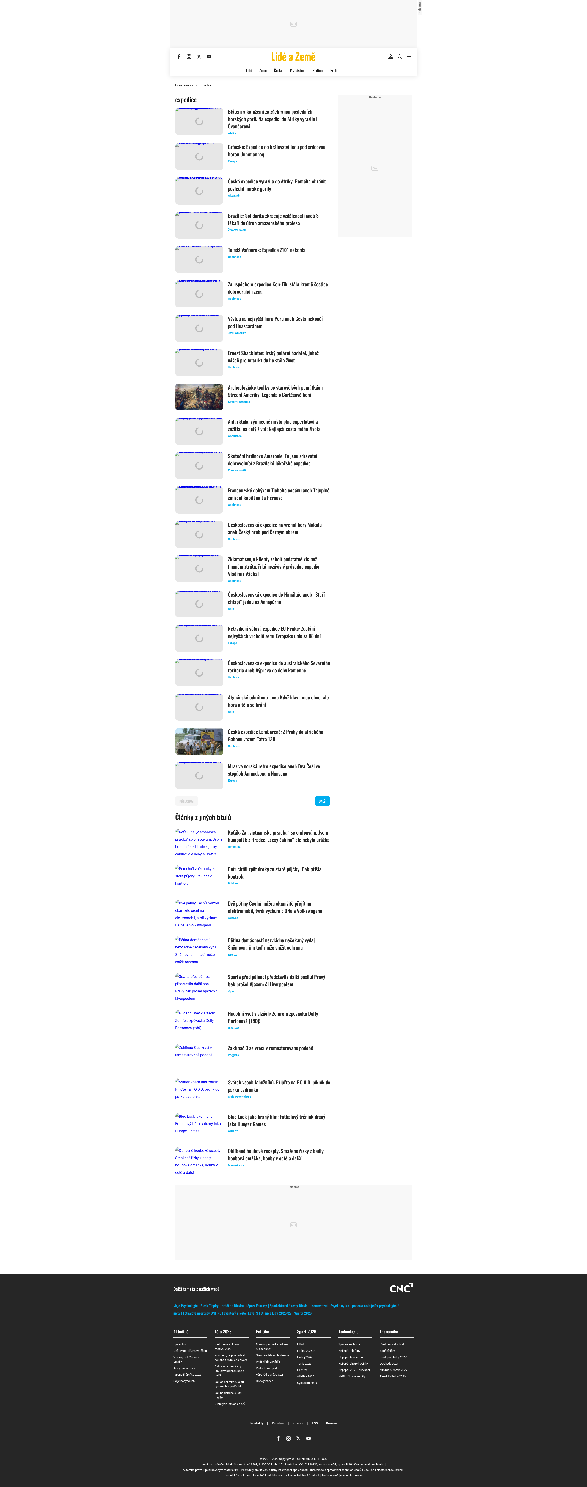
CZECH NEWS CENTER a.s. (309, 1459)
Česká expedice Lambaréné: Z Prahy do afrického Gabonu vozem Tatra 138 (275, 735)
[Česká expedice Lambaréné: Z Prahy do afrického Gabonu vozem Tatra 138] (199, 741)
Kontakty (256, 1423)
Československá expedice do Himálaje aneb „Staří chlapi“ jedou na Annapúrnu (276, 598)
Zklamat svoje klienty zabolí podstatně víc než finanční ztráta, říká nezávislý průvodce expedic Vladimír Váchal (273, 566)
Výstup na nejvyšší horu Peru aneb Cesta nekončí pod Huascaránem (275, 322)
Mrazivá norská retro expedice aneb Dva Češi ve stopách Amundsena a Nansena (274, 769)
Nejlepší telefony (349, 1350)
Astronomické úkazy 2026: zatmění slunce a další (229, 1371)
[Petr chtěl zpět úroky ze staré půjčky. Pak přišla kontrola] (199, 878)
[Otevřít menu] (409, 56)
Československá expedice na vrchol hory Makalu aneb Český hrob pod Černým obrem (275, 528)
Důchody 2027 (389, 1363)
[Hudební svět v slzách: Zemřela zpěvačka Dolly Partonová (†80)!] (199, 1023)
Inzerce (298, 1423)
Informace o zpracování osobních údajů (335, 1470)
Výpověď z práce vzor (269, 1374)
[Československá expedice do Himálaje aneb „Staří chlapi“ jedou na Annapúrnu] (199, 604)
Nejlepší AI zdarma (350, 1357)
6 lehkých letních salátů (230, 1404)
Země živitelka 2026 (393, 1376)
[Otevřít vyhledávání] (399, 56)
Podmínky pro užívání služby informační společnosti (274, 1470)
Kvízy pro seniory (184, 1368)
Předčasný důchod (392, 1344)
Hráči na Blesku (232, 1305)
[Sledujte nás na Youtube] (209, 56)
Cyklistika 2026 (307, 1383)
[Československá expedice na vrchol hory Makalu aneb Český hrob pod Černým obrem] (199, 534)
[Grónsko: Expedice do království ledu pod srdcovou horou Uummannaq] (199, 156)
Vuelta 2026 (303, 1313)
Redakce (278, 1423)
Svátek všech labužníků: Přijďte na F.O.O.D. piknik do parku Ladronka (279, 1085)
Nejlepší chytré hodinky (353, 1363)
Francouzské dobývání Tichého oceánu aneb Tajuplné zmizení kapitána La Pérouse (278, 493)
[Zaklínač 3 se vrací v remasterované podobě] (199, 1057)
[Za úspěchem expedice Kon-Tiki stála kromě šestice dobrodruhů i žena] (199, 293)
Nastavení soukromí (390, 1470)
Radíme (318, 70)
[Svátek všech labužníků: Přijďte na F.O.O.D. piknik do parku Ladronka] (199, 1092)
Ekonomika (389, 1331)
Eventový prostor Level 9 (241, 1313)
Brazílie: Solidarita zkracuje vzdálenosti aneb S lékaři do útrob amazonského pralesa (273, 219)
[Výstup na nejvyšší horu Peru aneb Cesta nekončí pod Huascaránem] (199, 328)
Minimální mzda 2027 (393, 1370)
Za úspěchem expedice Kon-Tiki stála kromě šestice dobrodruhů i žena (278, 287)
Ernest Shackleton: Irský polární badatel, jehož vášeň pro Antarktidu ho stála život (273, 356)
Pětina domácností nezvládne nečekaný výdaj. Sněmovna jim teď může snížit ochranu (272, 943)
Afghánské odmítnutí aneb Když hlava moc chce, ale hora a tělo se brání (278, 701)
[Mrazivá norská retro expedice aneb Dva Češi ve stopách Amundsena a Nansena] (199, 775)
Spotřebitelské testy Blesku (289, 1305)
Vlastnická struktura (237, 1475)
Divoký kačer (264, 1381)
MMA (300, 1344)
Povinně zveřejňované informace (342, 1475)
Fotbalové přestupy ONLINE (202, 1313)
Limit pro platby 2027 (393, 1357)
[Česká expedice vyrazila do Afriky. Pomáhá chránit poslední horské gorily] (199, 191)
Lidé (249, 70)
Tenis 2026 (304, 1363)
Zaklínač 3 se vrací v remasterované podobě (270, 1047)
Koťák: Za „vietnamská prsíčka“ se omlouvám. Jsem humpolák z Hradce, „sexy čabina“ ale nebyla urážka (278, 836)
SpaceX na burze (349, 1344)
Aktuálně (180, 1331)
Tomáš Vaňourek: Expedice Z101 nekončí (266, 249)
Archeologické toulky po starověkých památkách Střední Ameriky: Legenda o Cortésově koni (275, 391)
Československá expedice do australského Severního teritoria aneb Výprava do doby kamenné (279, 666)
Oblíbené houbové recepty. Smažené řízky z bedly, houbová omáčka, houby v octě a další (276, 1154)
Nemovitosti (319, 1305)
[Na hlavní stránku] (293, 56)
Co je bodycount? (184, 1381)
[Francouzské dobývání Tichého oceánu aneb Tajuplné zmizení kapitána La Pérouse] (199, 500)
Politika (262, 1331)
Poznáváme (297, 70)
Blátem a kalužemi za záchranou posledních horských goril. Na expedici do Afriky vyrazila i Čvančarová (272, 119)
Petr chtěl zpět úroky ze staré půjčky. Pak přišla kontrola (274, 872)
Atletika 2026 (305, 1376)
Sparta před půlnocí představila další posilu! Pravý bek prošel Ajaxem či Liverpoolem (276, 980)
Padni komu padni (267, 1368)
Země (263, 70)
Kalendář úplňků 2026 (187, 1374)
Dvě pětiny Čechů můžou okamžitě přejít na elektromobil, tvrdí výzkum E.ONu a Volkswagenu (275, 907)
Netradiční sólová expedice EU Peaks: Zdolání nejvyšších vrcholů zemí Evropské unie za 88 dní (274, 632)
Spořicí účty (387, 1350)
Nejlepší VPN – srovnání (354, 1370)
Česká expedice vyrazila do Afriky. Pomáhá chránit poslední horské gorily (277, 184)
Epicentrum (180, 1344)
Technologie (348, 1331)
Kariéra (331, 1423)
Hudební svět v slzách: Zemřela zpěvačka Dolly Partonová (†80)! (273, 1017)
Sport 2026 (306, 1331)
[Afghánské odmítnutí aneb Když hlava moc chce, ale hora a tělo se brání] (199, 707)
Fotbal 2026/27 (307, 1350)
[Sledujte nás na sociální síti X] (199, 56)
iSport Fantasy (256, 1305)
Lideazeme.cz (184, 85)
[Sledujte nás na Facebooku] (179, 56)
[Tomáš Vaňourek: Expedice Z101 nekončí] (199, 259)
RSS (315, 1423)
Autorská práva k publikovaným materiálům (210, 1470)
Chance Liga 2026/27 (276, 1313)
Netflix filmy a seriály (351, 1376)
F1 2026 (302, 1370)
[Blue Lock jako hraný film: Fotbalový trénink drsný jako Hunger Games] (199, 1126)
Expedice (205, 85)
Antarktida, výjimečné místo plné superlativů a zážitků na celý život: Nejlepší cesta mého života (274, 425)
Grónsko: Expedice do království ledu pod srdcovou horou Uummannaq (276, 150)
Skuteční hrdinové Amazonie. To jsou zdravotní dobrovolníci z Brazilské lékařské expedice (272, 459)
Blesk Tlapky (209, 1305)
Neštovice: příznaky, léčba (190, 1350)
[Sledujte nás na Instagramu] (189, 56)
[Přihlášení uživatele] (390, 56)
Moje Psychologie (185, 1305)
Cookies (369, 1470)
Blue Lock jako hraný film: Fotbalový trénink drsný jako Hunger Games (276, 1120)
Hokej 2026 (304, 1357)
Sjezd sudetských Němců (272, 1355)
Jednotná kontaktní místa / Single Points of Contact (285, 1475)
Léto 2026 (223, 1331)
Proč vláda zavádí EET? (270, 1361)
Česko (278, 70)
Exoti (333, 70)
